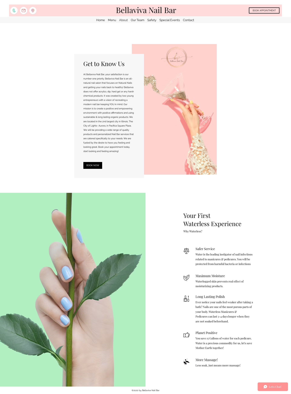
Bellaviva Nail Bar (146, 10)
